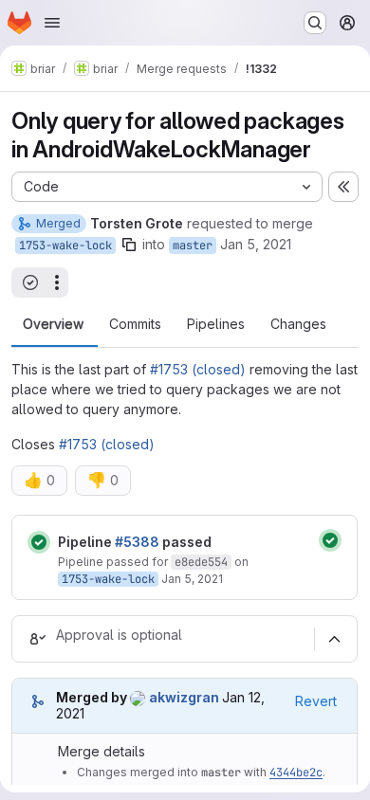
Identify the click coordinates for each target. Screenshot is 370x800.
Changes (298, 324)
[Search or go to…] (315, 22)
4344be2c (296, 772)
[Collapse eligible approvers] (334, 638)
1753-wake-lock (65, 245)
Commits (135, 324)
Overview (53, 324)
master (193, 245)
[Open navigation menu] (52, 23)
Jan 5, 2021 (255, 244)
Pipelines (216, 324)
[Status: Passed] (39, 542)
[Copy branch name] (129, 244)
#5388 (137, 542)
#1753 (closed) (198, 369)
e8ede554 (201, 562)
